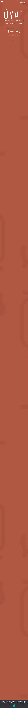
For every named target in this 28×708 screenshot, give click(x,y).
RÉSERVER (23, 2)
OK (14, 706)
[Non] (26, 704)
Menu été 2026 (14, 31)
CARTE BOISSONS (14, 35)
